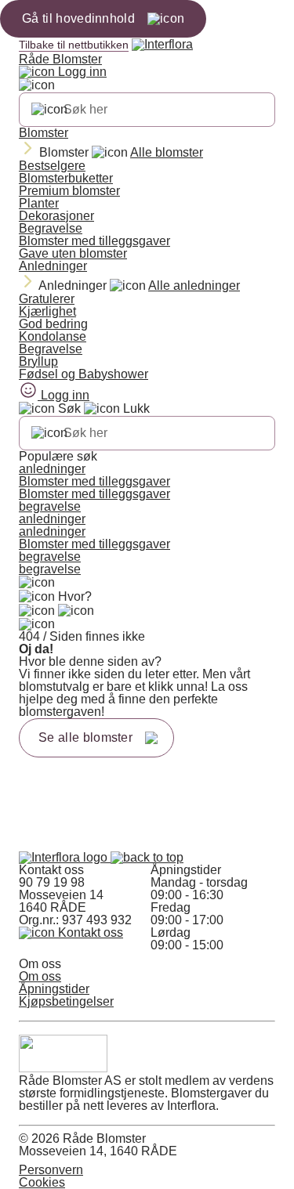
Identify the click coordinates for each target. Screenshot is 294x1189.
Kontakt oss (89, 932)
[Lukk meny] (37, 85)
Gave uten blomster (73, 253)
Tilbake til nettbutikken (74, 44)
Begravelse (50, 228)
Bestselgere (52, 165)
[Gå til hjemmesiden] (65, 857)
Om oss (40, 976)
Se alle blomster (85, 737)
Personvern (51, 1169)
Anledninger (53, 266)
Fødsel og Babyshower (83, 374)
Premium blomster (69, 190)
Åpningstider (54, 989)
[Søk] (49, 110)
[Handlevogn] (37, 611)
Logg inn (81, 71)
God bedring (53, 324)
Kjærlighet (47, 311)
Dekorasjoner (56, 215)
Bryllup (38, 361)
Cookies (42, 1182)
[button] (147, 857)
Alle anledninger (194, 285)
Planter (39, 203)
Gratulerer (46, 298)
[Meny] (37, 583)
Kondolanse (52, 336)
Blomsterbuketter (66, 178)
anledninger (52, 468)
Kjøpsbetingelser (66, 1001)
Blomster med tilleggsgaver (94, 241)
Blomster (43, 132)
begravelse (50, 506)
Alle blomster (166, 152)
